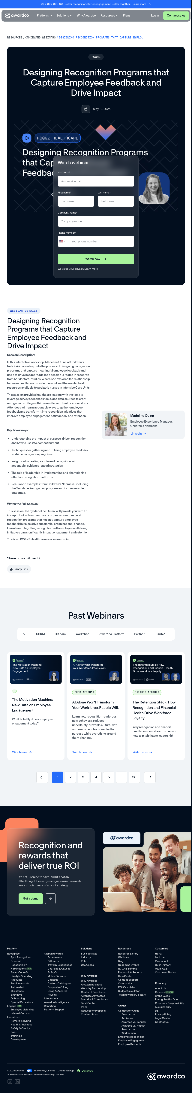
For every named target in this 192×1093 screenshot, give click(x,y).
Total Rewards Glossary (132, 994)
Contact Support (128, 979)
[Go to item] (35, 706)
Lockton (160, 957)
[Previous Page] (42, 777)
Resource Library (128, 953)
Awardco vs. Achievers (129, 1016)
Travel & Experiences (60, 965)
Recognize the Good (167, 999)
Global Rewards (53, 953)
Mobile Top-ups (57, 976)
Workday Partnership (93, 988)
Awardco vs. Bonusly (134, 1022)
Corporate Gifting (58, 987)
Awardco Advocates (93, 995)
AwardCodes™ (19, 972)
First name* (64, 192)
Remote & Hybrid (21, 1020)
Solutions (62, 15)
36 (134, 777)
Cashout (53, 979)
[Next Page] (150, 777)
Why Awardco (86, 15)
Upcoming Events (128, 965)
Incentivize (13, 1017)
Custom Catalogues (59, 983)
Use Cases (87, 965)
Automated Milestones (17, 989)
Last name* (104, 192)
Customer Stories (165, 972)
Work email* (65, 172)
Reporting (50, 1006)
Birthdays (16, 994)
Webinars (123, 957)
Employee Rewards (129, 1044)
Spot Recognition (21, 957)
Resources (108, 15)
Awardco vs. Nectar (133, 1025)
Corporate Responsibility (169, 1003)
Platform (43, 15)
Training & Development (19, 1037)
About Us (160, 988)
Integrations (51, 998)
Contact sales (176, 15)
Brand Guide (162, 995)
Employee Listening (22, 1009)
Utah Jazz (161, 968)
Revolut (52, 994)
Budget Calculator (129, 991)
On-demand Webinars (40, 37)
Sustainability (163, 1007)
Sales (14, 1032)
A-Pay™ (52, 972)
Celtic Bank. (59, 1074)
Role (83, 961)
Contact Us (162, 1022)
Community (125, 983)
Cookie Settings (66, 1070)
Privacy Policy (163, 1014)
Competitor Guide (128, 1010)
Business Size (89, 953)
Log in (155, 15)
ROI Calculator (127, 987)
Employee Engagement (132, 1040)
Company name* (67, 212)
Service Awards (20, 983)
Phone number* (67, 232)
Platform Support (54, 1009)
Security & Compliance (94, 999)
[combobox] (64, 241)
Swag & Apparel (57, 991)
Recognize (13, 953)
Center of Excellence (93, 992)
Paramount (161, 961)
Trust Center (88, 1003)
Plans (126, 15)
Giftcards (53, 961)
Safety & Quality (20, 1028)
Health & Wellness (21, 1024)
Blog (120, 961)
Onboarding (18, 998)
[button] (85, 1071)
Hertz (158, 953)
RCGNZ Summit (127, 968)
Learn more (91, 268)
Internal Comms (20, 1013)
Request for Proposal (93, 1010)
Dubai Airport (163, 965)
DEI (157, 1010)
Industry (86, 957)
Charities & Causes (59, 968)
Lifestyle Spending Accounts (21, 978)
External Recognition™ (19, 963)
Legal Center (162, 1018)
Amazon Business (91, 984)
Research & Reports (130, 972)
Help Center (125, 976)
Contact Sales (89, 1014)
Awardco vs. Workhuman (129, 1031)
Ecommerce (55, 957)
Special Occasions (22, 1002)
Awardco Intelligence (56, 1002)
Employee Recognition (131, 1036)
